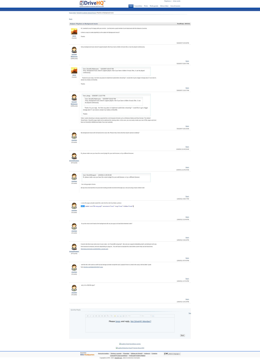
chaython (74, 140)
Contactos (154, 353)
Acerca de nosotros (175, 6)
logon (118, 321)
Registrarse (167, 1)
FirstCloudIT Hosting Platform (137, 355)
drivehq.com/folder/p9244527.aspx (93, 267)
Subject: (73, 24)
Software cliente (164, 6)
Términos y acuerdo (115, 353)
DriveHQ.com (118, 358)
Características (138, 6)
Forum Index (72, 13)
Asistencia (147, 353)
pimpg (74, 36)
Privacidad (126, 353)
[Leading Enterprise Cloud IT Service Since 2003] (130, 348)
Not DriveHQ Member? (141, 321)
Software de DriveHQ (136, 353)
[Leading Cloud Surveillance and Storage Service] (130, 344)
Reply (70, 19)
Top (190, 313)
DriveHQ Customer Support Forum (86, 13)
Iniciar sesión (176, 1)
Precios (146, 6)
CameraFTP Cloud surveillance (118, 355)
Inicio (130, 6)
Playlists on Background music (105, 13)
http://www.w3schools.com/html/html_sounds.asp (94, 249)
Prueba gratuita (154, 6)
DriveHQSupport (74, 160)
